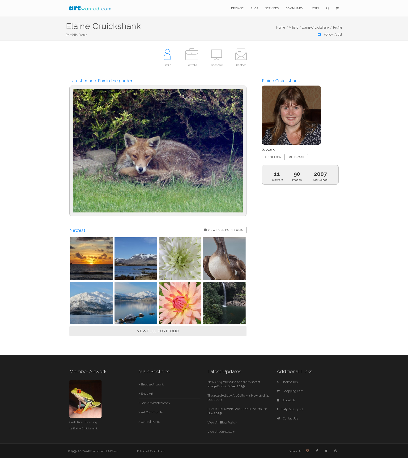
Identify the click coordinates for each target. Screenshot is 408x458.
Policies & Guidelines (150, 451)
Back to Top (289, 382)
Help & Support (292, 409)
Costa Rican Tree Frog (83, 422)
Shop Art (147, 393)
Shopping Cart (292, 391)
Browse (237, 8)
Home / (282, 27)
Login (314, 8)
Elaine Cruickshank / (317, 27)
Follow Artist (332, 34)
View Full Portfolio (225, 230)
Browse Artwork (152, 384)
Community (294, 8)
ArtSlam (112, 451)
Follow (274, 157)
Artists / (295, 27)
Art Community (152, 412)
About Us (288, 400)
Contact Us (290, 418)
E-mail (299, 157)
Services (272, 8)
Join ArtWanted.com (155, 403)
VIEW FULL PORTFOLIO (158, 331)
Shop (254, 8)
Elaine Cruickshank (85, 428)
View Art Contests (220, 431)
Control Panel (150, 421)
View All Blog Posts (221, 422)
